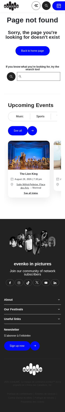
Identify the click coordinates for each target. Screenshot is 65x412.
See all (18, 130)
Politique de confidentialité (19, 394)
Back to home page (32, 50)
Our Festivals (13, 309)
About (8, 299)
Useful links (12, 319)
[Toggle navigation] (36, 5)
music (20, 116)
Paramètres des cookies (32, 402)
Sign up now (17, 345)
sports (40, 116)
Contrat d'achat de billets (20, 398)
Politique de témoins (44, 398)
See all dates (31, 193)
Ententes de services (45, 394)
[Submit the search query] (10, 76)
